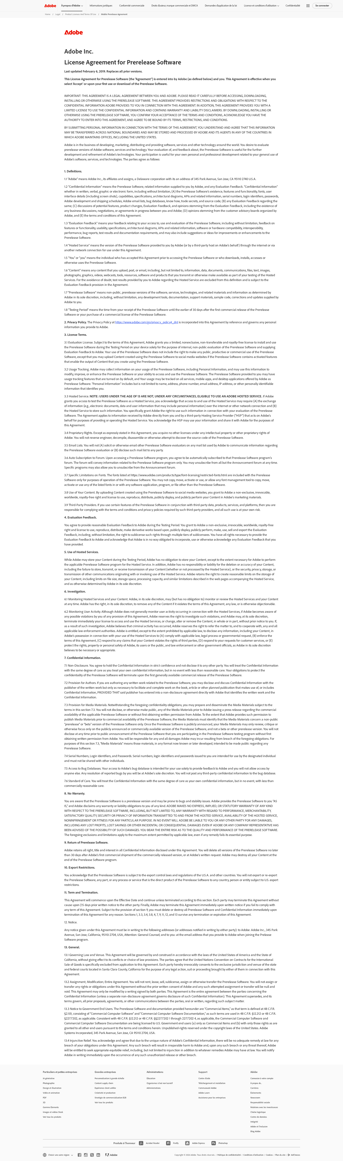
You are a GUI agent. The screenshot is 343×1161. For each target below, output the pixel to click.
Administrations (154, 1088)
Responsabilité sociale (260, 1102)
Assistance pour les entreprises (212, 1097)
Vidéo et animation (51, 1093)
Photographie (48, 1083)
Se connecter (322, 5)
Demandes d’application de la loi (221, 5)
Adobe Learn (204, 1093)
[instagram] (86, 1155)
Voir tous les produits (52, 1117)
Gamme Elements (51, 1107)
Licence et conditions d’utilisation (260, 5)
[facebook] (79, 1155)
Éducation (151, 1078)
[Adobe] (50, 5)
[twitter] (92, 1155)
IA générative (48, 1078)
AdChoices (295, 1155)
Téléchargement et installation (211, 1083)
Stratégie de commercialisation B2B (110, 1097)
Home (47, 14)
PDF (44, 1097)
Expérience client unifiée (105, 1088)
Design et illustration (52, 1088)
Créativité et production (105, 1093)
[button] (308, 6)
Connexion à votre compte (261, 1078)
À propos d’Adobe (70, 5)
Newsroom (255, 1097)
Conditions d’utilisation (253, 1155)
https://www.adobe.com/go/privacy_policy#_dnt (146, 322)
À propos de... (256, 1083)
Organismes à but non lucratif (160, 1083)
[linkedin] (98, 1155)
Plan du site (280, 1155)
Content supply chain (104, 1083)
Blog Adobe (255, 1131)
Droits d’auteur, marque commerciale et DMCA (174, 5)
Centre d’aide (204, 1078)
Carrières (254, 1088)
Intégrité (254, 1121)
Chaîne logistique (258, 1112)
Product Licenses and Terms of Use (80, 14)
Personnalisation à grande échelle (109, 1078)
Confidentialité (293, 5)
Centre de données (258, 1117)
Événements (255, 1093)
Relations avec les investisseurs (264, 1107)
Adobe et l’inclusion (258, 1126)
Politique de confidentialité (229, 1155)
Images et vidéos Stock (53, 1112)
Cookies (269, 1155)
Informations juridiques (101, 5)
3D (44, 1102)
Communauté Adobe (207, 1088)
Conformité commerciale (131, 5)
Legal (57, 14)
